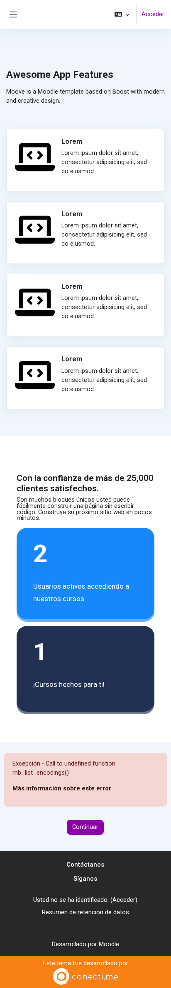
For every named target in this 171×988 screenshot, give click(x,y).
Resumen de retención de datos (85, 912)
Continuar (85, 827)
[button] (121, 14)
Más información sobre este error (61, 788)
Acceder (153, 14)
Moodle (109, 944)
